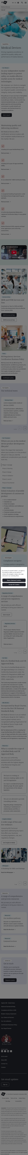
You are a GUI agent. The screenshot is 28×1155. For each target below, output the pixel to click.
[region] (14, 577)
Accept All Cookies (14, 584)
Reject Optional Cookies (14, 580)
